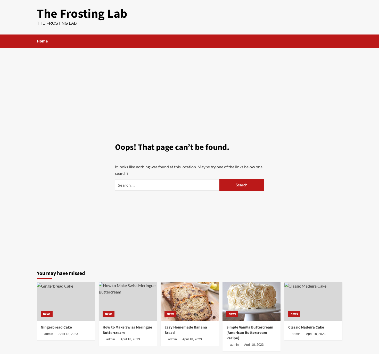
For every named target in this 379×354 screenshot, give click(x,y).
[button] (339, 41)
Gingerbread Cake (56, 327)
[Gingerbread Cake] (66, 301)
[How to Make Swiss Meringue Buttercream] (128, 301)
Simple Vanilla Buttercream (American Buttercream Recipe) (249, 333)
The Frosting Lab (82, 14)
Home (42, 41)
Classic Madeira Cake (306, 327)
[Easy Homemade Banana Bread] (190, 301)
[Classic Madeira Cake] (313, 301)
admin (48, 334)
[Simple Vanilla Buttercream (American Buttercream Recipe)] (252, 301)
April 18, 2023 (68, 334)
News (46, 314)
